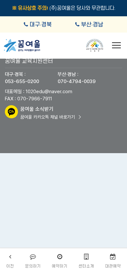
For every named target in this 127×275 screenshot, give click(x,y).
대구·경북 (41, 24)
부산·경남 (92, 24)
